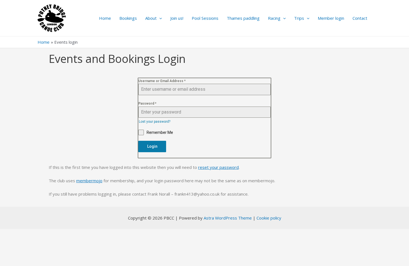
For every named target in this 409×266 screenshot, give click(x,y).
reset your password (218, 167)
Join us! (176, 18)
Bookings (128, 18)
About (151, 18)
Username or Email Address (162, 81)
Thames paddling (243, 18)
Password (147, 103)
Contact (360, 18)
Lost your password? (154, 122)
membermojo (89, 180)
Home (105, 18)
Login (152, 146)
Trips (299, 18)
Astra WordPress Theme (228, 218)
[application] (159, 18)
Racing (274, 18)
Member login (331, 18)
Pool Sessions (205, 18)
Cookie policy (269, 218)
